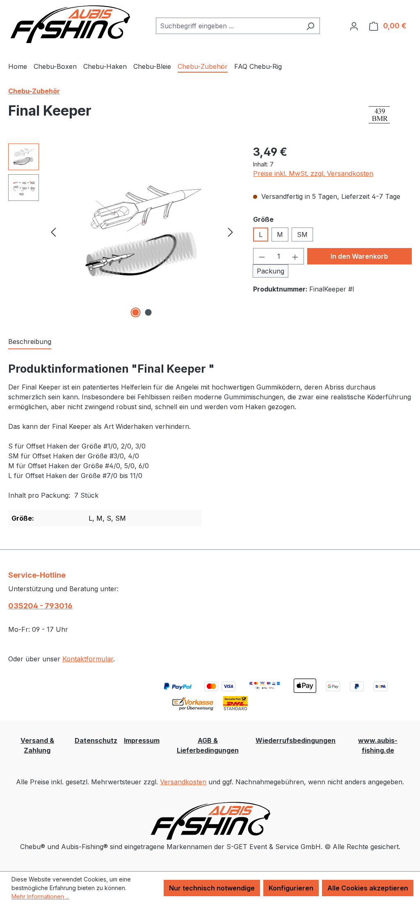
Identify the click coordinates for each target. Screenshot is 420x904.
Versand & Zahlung (37, 745)
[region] (122, 231)
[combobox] (228, 26)
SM (302, 234)
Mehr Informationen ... (40, 896)
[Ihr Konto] (354, 26)
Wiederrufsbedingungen (296, 740)
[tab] (29, 342)
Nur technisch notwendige (212, 888)
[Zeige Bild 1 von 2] (135, 312)
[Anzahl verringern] (261, 256)
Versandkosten (183, 782)
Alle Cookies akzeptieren (367, 888)
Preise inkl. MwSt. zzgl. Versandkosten (313, 173)
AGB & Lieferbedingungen (208, 745)
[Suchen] (310, 26)
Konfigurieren (291, 888)
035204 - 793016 (40, 605)
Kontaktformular (87, 659)
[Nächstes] (230, 231)
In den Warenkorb (359, 256)
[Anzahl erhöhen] (295, 256)
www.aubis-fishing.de (377, 745)
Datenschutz (96, 740)
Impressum (142, 740)
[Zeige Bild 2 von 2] (148, 312)
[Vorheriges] (53, 231)
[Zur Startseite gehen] (69, 24)
